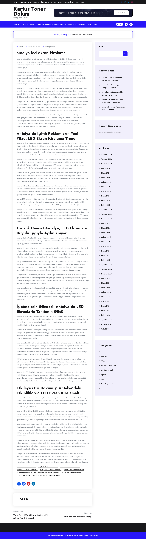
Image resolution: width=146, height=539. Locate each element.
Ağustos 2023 (106, 320)
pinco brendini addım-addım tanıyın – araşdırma (112, 93)
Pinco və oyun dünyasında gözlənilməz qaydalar (112, 78)
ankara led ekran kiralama (50, 475)
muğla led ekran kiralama (48, 467)
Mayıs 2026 (105, 168)
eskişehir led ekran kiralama (50, 469)
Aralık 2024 (106, 246)
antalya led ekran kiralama (27, 475)
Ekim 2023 (105, 310)
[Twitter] (125, 2)
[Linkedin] (128, 2)
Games (104, 356)
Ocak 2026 (105, 186)
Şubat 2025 (106, 237)
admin (24, 499)
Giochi (103, 361)
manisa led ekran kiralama (70, 467)
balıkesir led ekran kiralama (48, 472)
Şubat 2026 (106, 182)
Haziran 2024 (106, 274)
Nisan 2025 (105, 228)
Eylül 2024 (105, 260)
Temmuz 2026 (106, 159)
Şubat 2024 (106, 292)
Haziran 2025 (106, 219)
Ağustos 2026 (106, 154)
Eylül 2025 (105, 205)
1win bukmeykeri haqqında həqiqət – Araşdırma (112, 86)
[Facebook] (121, 2)
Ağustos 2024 (106, 264)
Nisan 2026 (105, 173)
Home (16, 2)
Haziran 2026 (106, 164)
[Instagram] (132, 2)
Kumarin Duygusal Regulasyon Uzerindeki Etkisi (113, 108)
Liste (77, 2)
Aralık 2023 (106, 301)
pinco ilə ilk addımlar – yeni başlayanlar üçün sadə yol (112, 101)
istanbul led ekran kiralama (27, 469)
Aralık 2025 (106, 191)
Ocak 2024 (105, 297)
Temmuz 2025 (106, 214)
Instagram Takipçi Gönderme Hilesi (44, 2)
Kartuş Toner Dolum (29, 11)
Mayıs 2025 (105, 223)
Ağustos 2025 (106, 209)
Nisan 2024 (105, 283)
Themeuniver (93, 535)
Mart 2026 (105, 177)
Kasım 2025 (105, 196)
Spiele (103, 374)
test (102, 379)
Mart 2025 (105, 232)
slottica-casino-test (108, 365)
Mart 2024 (105, 287)
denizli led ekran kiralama (74, 469)
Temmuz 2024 (106, 269)
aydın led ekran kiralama (71, 472)
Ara (101, 46)
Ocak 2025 (105, 242)
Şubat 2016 (105, 329)
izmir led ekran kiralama (26, 467)
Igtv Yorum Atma (26, 2)
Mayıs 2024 (105, 278)
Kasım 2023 (105, 306)
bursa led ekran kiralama (26, 472)
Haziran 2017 (106, 324)
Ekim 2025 (105, 200)
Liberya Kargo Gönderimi (66, 2)
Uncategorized (66, 34)
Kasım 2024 (106, 251)
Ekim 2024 (105, 255)
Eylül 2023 (105, 315)
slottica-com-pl (107, 370)
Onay (82, 2)
